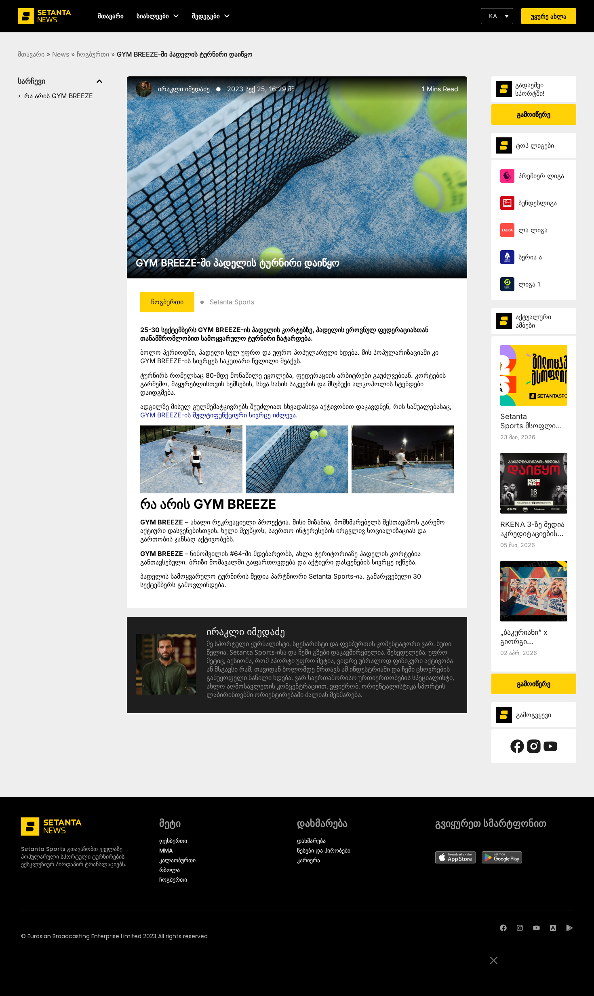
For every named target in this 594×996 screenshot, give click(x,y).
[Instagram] (519, 927)
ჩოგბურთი (93, 54)
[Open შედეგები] (227, 16)
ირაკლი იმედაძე (184, 89)
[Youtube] (536, 927)
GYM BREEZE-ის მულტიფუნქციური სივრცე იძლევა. (219, 415)
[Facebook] (503, 927)
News (60, 54)
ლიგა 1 (529, 284)
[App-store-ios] (553, 927)
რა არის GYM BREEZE (58, 96)
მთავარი (31, 54)
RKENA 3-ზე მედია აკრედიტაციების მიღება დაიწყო (532, 533)
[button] (497, 16)
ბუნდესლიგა (537, 203)
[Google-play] (569, 927)
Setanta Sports (232, 302)
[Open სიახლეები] (176, 16)
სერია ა (530, 257)
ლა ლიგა (533, 230)
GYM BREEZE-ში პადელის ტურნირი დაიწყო (237, 263)
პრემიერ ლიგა (541, 176)
